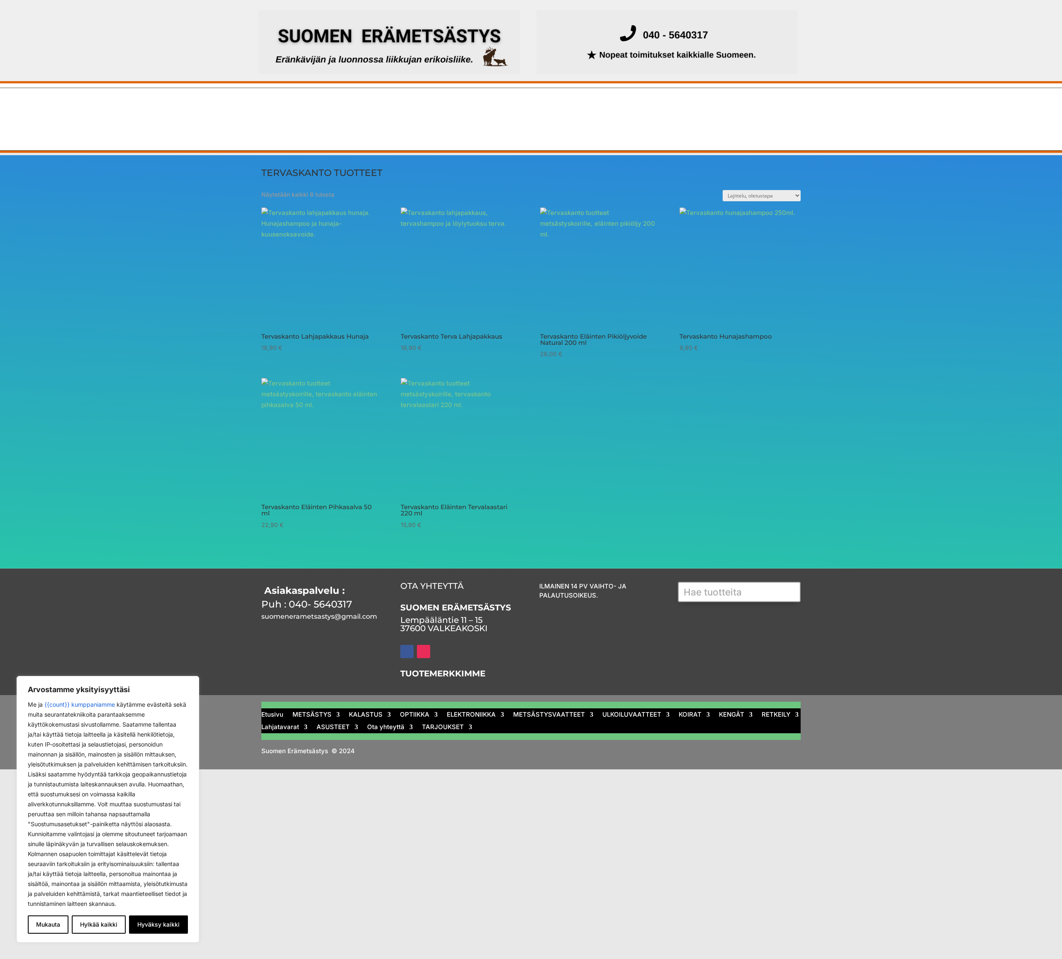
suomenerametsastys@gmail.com (319, 616)
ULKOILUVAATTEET (657, 106)
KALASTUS (365, 106)
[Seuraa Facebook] (407, 651)
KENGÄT (764, 106)
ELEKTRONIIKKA (481, 106)
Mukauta (48, 924)
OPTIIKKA (418, 106)
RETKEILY (264, 126)
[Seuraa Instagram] (423, 651)
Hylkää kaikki (98, 924)
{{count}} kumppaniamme (79, 704)
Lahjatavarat (321, 126)
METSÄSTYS (305, 106)
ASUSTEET (382, 126)
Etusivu (261, 106)
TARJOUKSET (507, 126)
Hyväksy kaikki (158, 924)
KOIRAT (719, 106)
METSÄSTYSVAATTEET (567, 106)
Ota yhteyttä (442, 126)
